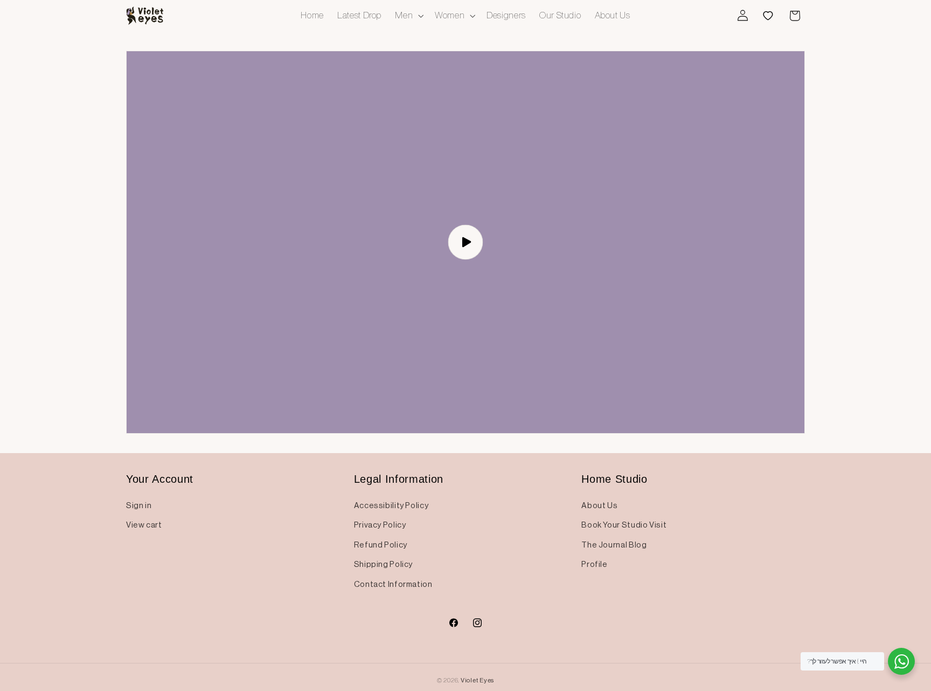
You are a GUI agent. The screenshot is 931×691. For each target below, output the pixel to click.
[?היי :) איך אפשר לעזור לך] (901, 661)
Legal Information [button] (398, 479)
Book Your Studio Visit (623, 525)
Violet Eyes (477, 680)
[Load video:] (465, 242)
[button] (408, 15)
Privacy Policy (380, 525)
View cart (144, 525)
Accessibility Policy (391, 505)
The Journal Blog (614, 545)
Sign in (138, 505)
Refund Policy (380, 545)
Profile (594, 564)
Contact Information (393, 584)
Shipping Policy (383, 564)
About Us (599, 505)
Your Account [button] (159, 479)
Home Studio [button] (614, 479)
